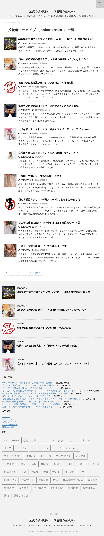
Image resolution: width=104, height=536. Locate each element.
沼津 (55, 479)
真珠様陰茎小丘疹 (73, 479)
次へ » (37, 273)
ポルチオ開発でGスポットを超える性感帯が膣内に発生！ (28, 383)
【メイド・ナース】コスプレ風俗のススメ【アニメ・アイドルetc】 (55, 129)
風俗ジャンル (21, 495)
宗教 (79, 464)
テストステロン (13, 456)
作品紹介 (58, 464)
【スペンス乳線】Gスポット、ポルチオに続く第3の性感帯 (28, 385)
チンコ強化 (71, 448)
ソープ (57, 448)
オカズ (71, 440)
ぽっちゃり (29, 440)
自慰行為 (73, 487)
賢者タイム (89, 487)
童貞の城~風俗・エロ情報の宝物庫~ (52, 11)
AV (5, 440)
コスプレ (21, 448)
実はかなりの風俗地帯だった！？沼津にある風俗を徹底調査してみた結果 (35, 393)
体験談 (44, 464)
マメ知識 (80, 456)
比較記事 (43, 479)
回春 (69, 464)
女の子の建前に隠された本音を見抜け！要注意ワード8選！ (50, 222)
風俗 (6, 495)
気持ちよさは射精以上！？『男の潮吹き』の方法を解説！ (49, 106)
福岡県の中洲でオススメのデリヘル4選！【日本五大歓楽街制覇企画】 (56, 39)
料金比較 (70, 472)
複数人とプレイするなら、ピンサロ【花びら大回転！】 (27, 396)
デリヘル (31, 456)
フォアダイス (63, 456)
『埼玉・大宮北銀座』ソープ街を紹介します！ (43, 246)
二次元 (22, 464)
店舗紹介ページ (42, 43)
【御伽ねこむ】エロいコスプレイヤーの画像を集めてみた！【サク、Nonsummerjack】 (42, 399)
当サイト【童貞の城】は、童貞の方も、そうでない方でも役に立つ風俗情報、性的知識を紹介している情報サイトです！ (52, 525)
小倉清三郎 (93, 464)
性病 (45, 472)
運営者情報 (54, 514)
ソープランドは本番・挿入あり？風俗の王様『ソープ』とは (29, 388)
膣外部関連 (57, 487)
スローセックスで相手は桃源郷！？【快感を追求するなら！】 (30, 407)
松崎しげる (10, 479)
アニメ (44, 440)
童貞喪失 (93, 479)
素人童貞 (24, 487)
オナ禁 (8, 448)
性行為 (56, 472)
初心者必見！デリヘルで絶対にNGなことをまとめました (49, 199)
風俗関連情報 (41, 63)
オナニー (85, 440)
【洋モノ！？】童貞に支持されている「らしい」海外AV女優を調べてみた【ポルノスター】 (44, 391)
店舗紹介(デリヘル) (15, 472)
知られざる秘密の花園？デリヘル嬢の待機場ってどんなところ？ (53, 59)
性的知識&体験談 (43, 110)
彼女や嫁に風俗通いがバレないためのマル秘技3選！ (46, 82)
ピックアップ (41, 227)
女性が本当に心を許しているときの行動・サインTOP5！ (49, 152)
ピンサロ (46, 456)
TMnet (15, 440)
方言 (81, 472)
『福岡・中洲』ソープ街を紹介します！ (40, 176)
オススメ (39, 157)
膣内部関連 (39, 487)
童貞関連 (9, 487)
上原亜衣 (9, 464)
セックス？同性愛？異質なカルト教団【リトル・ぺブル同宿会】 (31, 404)
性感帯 (34, 472)
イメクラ (58, 440)
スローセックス (40, 448)
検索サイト (27, 479)
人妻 (33, 464)
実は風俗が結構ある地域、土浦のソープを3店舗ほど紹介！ (29, 401)
